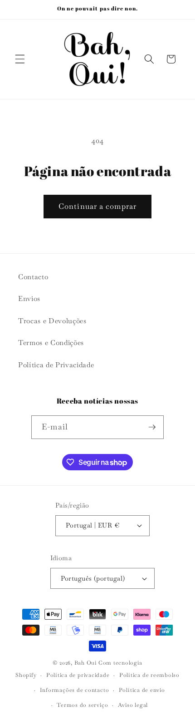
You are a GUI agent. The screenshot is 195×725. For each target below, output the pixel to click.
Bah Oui (85, 662)
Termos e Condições (51, 342)
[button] (20, 59)
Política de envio (142, 690)
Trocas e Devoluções (52, 321)
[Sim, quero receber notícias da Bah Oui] (152, 427)
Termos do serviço (82, 705)
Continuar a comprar (97, 206)
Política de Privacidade (56, 365)
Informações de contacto (74, 690)
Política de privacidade (78, 675)
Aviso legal (133, 705)
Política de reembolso (149, 675)
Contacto (33, 276)
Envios (29, 298)
